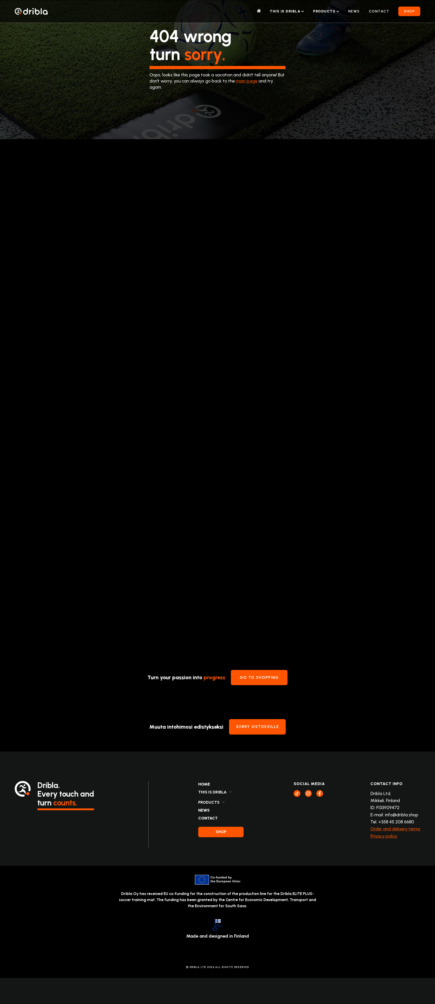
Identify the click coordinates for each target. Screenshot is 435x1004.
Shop (409, 11)
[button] (287, 11)
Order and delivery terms (395, 829)
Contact (379, 11)
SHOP (221, 831)
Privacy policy (383, 836)
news (354, 11)
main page (246, 81)
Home (204, 784)
